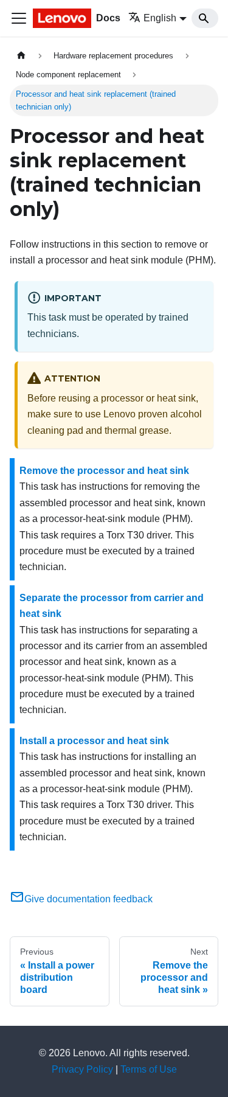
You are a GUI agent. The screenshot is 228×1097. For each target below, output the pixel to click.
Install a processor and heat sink (94, 741)
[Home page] (21, 55)
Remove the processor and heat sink (104, 470)
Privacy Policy (82, 1069)
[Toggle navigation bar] (19, 18)
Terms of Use (148, 1069)
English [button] (159, 18)
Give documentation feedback (88, 899)
